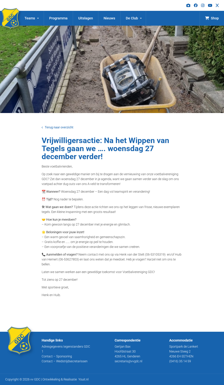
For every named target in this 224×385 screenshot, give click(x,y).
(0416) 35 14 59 (180, 361)
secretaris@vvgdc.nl (128, 361)
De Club (132, 18)
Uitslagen (85, 18)
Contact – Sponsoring (57, 356)
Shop (215, 18)
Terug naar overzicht (59, 127)
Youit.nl (83, 379)
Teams (29, 18)
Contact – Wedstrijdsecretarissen (65, 361)
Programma (58, 18)
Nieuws (109, 18)
